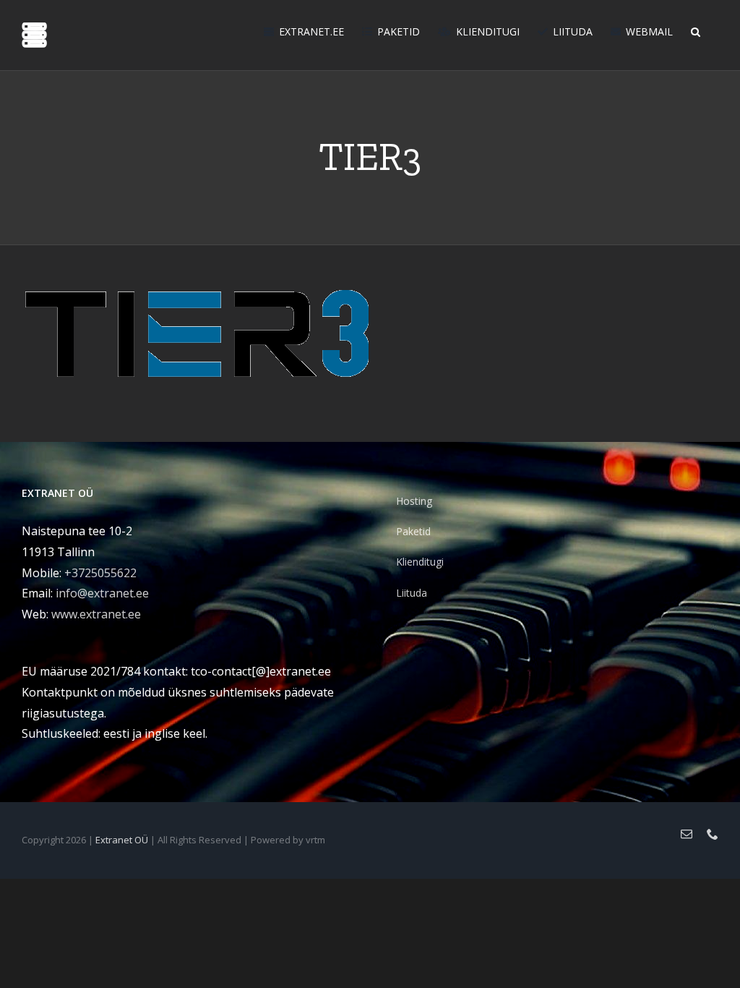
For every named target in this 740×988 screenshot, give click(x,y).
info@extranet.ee (102, 593)
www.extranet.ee (96, 614)
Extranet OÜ (121, 839)
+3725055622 (100, 573)
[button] (695, 30)
